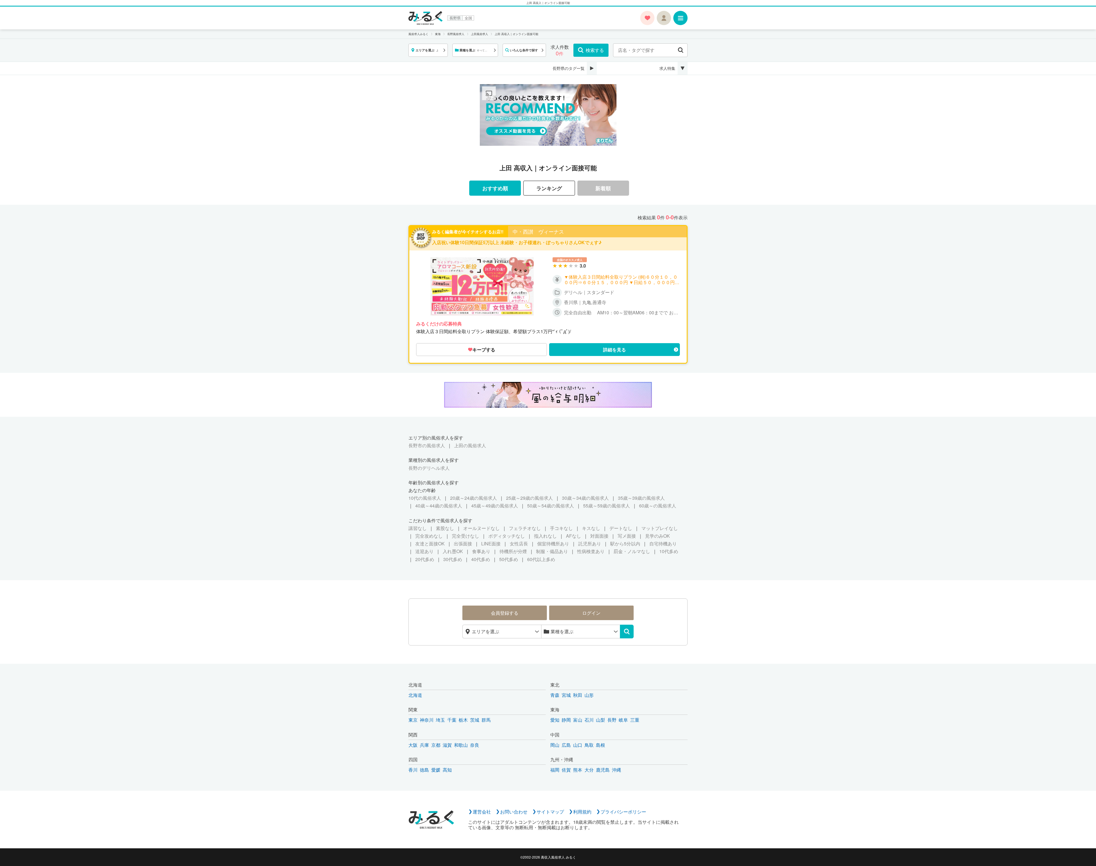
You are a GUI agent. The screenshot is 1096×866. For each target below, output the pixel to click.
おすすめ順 (495, 188)
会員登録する (504, 613)
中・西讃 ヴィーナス (538, 231)
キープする (483, 349)
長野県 (455, 18)
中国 (554, 734)
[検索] (627, 631)
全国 (468, 18)
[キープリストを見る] (647, 18)
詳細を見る (614, 349)
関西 (413, 734)
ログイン (591, 613)
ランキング (549, 188)
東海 (554, 709)
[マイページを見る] (664, 18)
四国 (413, 759)
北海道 (415, 684)
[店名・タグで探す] (680, 50)
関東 (413, 709)
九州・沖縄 (561, 759)
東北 (554, 684)
